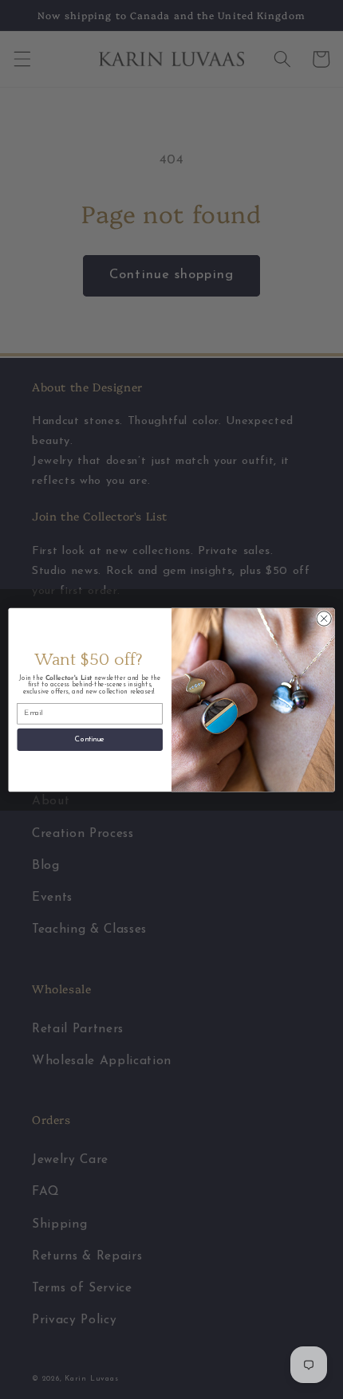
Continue (89, 739)
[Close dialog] (324, 618)
